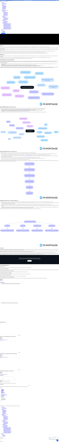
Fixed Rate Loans (4, 415)
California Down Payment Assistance (7, 23)
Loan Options (2, 390)
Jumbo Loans (3, 421)
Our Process (3, 31)
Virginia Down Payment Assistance (7, 28)
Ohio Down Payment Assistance (7, 26)
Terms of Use (2, 396)
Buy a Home (2, 2)
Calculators (2, 29)
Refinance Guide (4, 8)
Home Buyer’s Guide (4, 3)
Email (1, 381)
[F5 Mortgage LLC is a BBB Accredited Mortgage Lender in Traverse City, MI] (3, 404)
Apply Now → (3, 5)
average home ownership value (24, 109)
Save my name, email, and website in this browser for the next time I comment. (8, 383)
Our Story (3, 434)
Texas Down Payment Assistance (7, 27)
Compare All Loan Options (5, 10)
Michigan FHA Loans (6, 14)
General (19, 335)
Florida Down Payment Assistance (7, 24)
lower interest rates (9, 61)
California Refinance (4, 410)
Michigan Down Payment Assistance (7, 25)
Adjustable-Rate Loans (4, 16)
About (1, 30)
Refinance (2, 4)
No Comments (1, 37)
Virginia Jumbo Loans (6, 19)
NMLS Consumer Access (3, 394)
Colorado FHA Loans (6, 12)
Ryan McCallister (2, 282)
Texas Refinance (4, 412)
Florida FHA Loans (5, 13)
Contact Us (3, 32)
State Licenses (2, 395)
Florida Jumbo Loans (6, 18)
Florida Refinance (4, 411)
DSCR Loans (3, 20)
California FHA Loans (6, 416)
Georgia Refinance (4, 7)
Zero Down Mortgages (4, 22)
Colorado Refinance (4, 6)
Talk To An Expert (4, 408)
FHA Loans (3, 11)
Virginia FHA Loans (6, 15)
